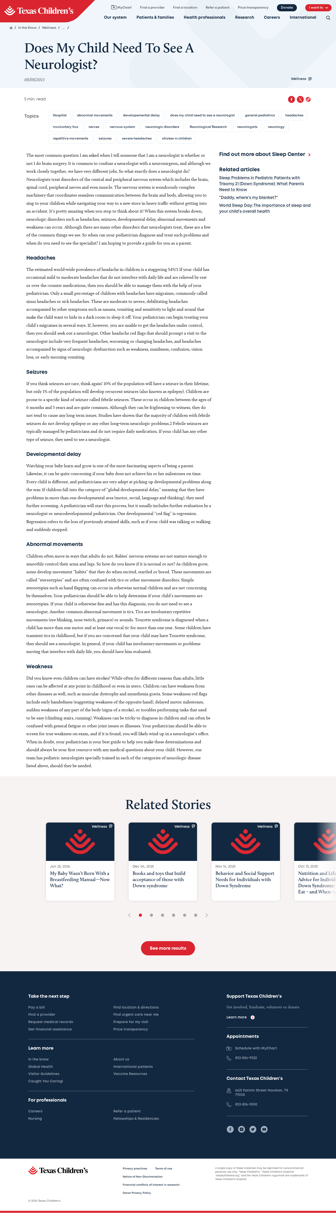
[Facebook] (230, 1129)
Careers (272, 17)
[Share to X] (300, 99)
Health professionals (204, 17)
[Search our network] (328, 18)
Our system (115, 17)
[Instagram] (241, 1129)
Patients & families (155, 17)
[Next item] (205, 915)
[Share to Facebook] (291, 99)
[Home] (11, 28)
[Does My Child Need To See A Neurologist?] (47, 11)
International (303, 17)
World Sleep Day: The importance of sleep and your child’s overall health (265, 208)
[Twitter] (253, 1129)
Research (244, 17)
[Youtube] (264, 1129)
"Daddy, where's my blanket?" (248, 198)
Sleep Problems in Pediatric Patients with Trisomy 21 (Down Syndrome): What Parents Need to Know (261, 184)
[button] (308, 99)
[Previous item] (131, 915)
